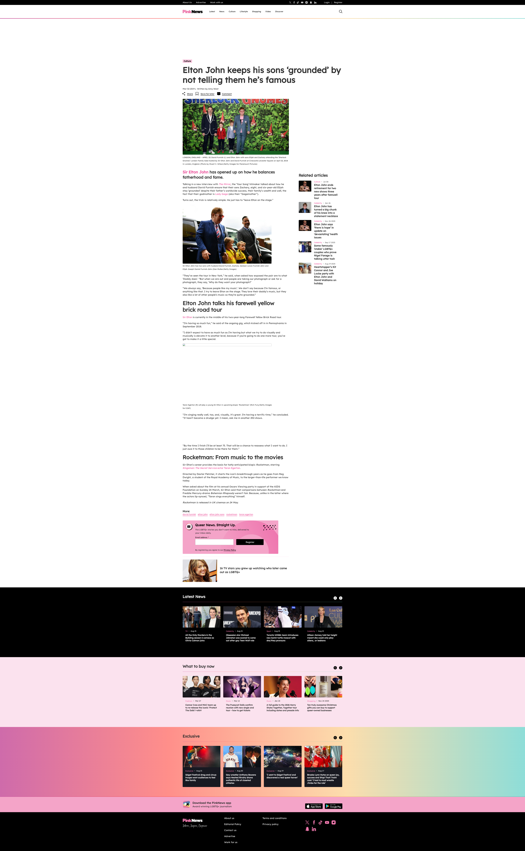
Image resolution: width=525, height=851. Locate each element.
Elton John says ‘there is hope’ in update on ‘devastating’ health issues (326, 231)
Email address (205, 537)
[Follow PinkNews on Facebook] (314, 823)
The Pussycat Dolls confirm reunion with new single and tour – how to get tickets (240, 708)
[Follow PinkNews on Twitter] (307, 823)
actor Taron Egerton (211, 468)
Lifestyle (244, 11)
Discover (279, 11)
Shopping (256, 11)
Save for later (207, 94)
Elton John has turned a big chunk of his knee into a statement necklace (326, 211)
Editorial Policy (232, 824)
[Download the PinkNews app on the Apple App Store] (314, 806)
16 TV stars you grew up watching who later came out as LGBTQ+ (253, 570)
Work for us (230, 842)
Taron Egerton (246, 514)
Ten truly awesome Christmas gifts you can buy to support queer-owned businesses (322, 708)
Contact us (230, 830)
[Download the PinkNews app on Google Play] (333, 806)
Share (190, 94)
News (221, 11)
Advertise (201, 2)
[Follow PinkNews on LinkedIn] (315, 2)
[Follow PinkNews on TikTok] (320, 823)
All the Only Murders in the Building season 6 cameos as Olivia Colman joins (199, 638)
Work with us (216, 2)
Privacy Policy (230, 550)
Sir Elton (187, 317)
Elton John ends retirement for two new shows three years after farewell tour (326, 191)
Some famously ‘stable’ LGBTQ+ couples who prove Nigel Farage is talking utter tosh (325, 252)
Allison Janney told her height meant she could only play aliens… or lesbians (322, 638)
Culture (232, 11)
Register (338, 2)
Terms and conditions (274, 818)
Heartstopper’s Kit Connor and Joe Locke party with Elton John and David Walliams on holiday (325, 275)
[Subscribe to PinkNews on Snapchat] (307, 829)
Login (327, 2)
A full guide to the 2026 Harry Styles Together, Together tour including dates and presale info (283, 708)
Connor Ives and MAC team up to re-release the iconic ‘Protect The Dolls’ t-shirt (201, 708)
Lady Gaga (221, 194)
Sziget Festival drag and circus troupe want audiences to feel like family (200, 777)
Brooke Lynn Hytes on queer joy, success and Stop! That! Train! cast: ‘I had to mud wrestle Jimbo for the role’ (323, 778)
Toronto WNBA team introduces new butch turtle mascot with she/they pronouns (282, 638)
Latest (212, 11)
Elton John (203, 514)
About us (229, 818)
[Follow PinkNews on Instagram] (333, 823)
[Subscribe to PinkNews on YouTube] (327, 823)
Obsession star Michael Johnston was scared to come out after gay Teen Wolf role (241, 638)
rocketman (231, 514)
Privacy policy (270, 824)
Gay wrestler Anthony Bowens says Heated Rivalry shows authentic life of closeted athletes (241, 778)
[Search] (340, 11)
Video (268, 11)
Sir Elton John (195, 172)
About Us (187, 2)
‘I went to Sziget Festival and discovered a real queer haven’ (282, 776)
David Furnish (189, 514)
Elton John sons (217, 514)
